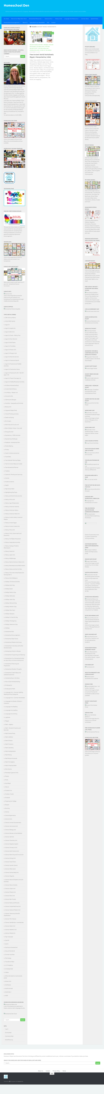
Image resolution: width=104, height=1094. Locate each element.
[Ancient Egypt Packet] (91, 368)
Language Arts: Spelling (11, 710)
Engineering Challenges (11, 439)
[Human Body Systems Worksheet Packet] (92, 653)
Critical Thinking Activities (12, 414)
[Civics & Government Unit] (92, 311)
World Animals (9, 988)
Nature (7, 787)
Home (64, 1071)
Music (6, 779)
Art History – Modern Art (11, 392)
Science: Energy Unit (10, 858)
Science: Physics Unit (10, 892)
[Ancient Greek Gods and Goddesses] (92, 380)
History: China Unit (10, 530)
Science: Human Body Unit (12, 872)
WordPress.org (9, 1039)
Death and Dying (9, 417)
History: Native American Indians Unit (14, 562)
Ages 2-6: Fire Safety (10, 346)
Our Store (6, 18)
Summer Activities (9, 954)
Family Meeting (9, 446)
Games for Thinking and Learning (13, 474)
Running (7, 808)
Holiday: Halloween (10, 596)
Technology (8, 958)
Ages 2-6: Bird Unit (10, 332)
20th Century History (10, 317)
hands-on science (9, 481)
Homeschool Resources (35, 18)
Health (7, 485)
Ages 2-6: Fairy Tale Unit (11, 339)
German (7, 478)
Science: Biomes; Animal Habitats (13, 833)
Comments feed (9, 1036)
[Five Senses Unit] (89, 667)
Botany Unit (8, 407)
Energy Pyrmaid (9, 431)
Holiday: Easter (9, 588)
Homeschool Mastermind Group (13, 642)
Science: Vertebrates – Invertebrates (14, 922)
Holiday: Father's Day (10, 592)
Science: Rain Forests (10, 899)
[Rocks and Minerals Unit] (92, 623)
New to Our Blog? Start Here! (19, 18)
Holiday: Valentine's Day (11, 624)
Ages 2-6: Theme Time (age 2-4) (13, 378)
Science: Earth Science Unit (12, 851)
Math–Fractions (9, 744)
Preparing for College (10, 801)
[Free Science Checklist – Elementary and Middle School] (92, 294)
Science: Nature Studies (11, 885)
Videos (7, 972)
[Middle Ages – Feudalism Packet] (92, 393)
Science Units (48, 18)
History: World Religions (11, 578)
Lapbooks (7, 717)
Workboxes (8, 985)
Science (7, 812)
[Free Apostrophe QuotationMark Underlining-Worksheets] (92, 517)
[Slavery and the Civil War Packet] (92, 405)
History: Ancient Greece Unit (12, 526)
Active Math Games (10, 321)
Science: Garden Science (11, 865)
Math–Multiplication (10, 751)
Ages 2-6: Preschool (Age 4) (12, 360)
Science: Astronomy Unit (11, 826)
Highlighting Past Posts (11, 492)
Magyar (7, 721)
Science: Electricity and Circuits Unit (14, 854)
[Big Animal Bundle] (92, 189)
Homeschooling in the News (12, 678)
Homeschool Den (16, 5)
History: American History (11, 510)
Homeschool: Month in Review (13, 651)
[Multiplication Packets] (92, 580)
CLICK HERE (18, 115)
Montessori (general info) (11, 772)
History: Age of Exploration (12, 503)
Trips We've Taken (9, 961)
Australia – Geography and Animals (14, 403)
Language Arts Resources (71, 18)
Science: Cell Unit (9, 837)
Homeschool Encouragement (11, 22)
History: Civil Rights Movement (13, 538)
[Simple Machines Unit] (91, 636)
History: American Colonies (12, 506)
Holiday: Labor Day (10, 599)
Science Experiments (10, 815)
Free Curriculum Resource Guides (13, 464)
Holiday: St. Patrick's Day (11, 617)
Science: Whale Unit (10, 933)
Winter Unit (8, 981)
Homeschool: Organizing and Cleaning (15, 654)
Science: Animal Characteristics (13, 822)
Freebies (46, 44)
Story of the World (45, 50)
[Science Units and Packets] (14, 280)
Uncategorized (9, 969)
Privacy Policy (56, 1071)
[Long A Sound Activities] (91, 443)
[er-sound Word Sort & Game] (91, 479)
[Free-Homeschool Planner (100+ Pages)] (92, 732)
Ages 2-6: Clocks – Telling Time (12, 335)
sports (6, 944)
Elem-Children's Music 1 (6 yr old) (13, 428)
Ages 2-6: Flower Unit (10, 349)
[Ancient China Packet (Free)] (92, 707)
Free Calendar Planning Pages (12, 460)
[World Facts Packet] (90, 330)
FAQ (48, 22)
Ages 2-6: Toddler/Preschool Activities (14, 382)
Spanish (7, 940)
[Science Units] (8, 293)
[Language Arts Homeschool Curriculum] (92, 502)
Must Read (8, 783)
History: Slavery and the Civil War (13, 569)
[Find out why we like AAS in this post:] (92, 491)
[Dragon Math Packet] (91, 561)
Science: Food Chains (10, 861)
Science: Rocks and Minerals (12, 903)
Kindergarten (8, 685)
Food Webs (8, 456)
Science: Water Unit (10, 926)
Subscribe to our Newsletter (37, 22)
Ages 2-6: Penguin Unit (11, 353)
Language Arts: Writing (11, 713)
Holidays (7, 628)
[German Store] (92, 716)
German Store (85, 18)
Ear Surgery (8, 421)
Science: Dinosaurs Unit (11, 847)
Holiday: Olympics (9, 613)
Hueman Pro (20, 1081)
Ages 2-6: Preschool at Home (12, 369)
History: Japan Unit (10, 555)
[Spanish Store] (92, 688)
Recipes (7, 804)
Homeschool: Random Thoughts (13, 669)
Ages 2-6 (7, 324)
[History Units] (14, 255)
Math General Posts (10, 733)
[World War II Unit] (92, 435)
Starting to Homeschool (11, 947)
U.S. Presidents (9, 965)
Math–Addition (9, 737)
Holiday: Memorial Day (11, 603)
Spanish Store (94, 18)
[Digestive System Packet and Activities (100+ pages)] (92, 255)
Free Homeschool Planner (11, 467)
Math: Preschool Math (11, 765)
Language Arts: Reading (11, 706)
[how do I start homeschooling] (14, 225)
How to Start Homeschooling (12, 681)
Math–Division (9, 740)
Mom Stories (8, 769)
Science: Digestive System (11, 844)
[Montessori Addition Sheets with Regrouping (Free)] (92, 553)
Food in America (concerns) (12, 453)
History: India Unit (43, 48)
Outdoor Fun (8, 790)
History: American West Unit (12, 513)
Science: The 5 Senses (10, 919)
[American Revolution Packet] (92, 323)
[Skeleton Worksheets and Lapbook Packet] (92, 678)
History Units (58, 18)
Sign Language (9, 936)
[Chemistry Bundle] (92, 268)
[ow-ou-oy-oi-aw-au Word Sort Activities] (92, 454)
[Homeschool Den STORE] (14, 137)
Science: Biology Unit (10, 829)
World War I (8, 992)
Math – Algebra (9, 724)
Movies (7, 776)
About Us (25, 22)
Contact (53, 22)
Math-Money (8, 755)
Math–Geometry (9, 747)
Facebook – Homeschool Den (12, 442)
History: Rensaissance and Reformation (15, 565)
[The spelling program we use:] (92, 466)
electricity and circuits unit (12, 424)
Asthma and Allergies (10, 399)
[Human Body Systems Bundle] (92, 218)
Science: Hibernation (10, 869)
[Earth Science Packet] (92, 125)
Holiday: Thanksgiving (10, 621)
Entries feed (8, 1032)
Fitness (7, 449)
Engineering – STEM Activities (12, 435)
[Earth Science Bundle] (92, 84)
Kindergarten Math (10, 688)
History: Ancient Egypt (11, 522)
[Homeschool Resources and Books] (10, 1004)
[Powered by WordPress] (9, 1081)
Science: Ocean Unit (10, 888)
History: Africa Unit (10, 499)
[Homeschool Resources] (91, 599)
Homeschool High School (11, 638)
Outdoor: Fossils (9, 794)
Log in (6, 1029)
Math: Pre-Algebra (10, 762)
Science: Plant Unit (10, 895)
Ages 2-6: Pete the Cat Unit (12, 357)
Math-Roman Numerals (11, 758)
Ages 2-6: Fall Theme (10, 342)
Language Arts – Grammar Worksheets (15, 697)
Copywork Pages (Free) (11, 410)
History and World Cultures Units (13, 496)
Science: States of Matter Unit (12, 910)
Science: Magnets (9, 876)
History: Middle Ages (10, 558)
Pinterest (7, 797)
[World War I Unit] (92, 416)
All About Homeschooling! (12, 385)
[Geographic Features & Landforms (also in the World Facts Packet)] (92, 360)
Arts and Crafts (9, 396)
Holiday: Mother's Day (10, 606)
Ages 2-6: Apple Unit (10, 328)
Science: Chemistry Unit (11, 840)
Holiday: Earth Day (10, 585)
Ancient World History (36, 44)
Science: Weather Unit (11, 929)
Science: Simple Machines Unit (13, 906)
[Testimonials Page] (14, 205)
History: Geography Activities (12, 542)
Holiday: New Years (10, 610)
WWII (6, 995)
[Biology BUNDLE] (92, 156)
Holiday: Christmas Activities (12, 581)
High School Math (9, 489)
